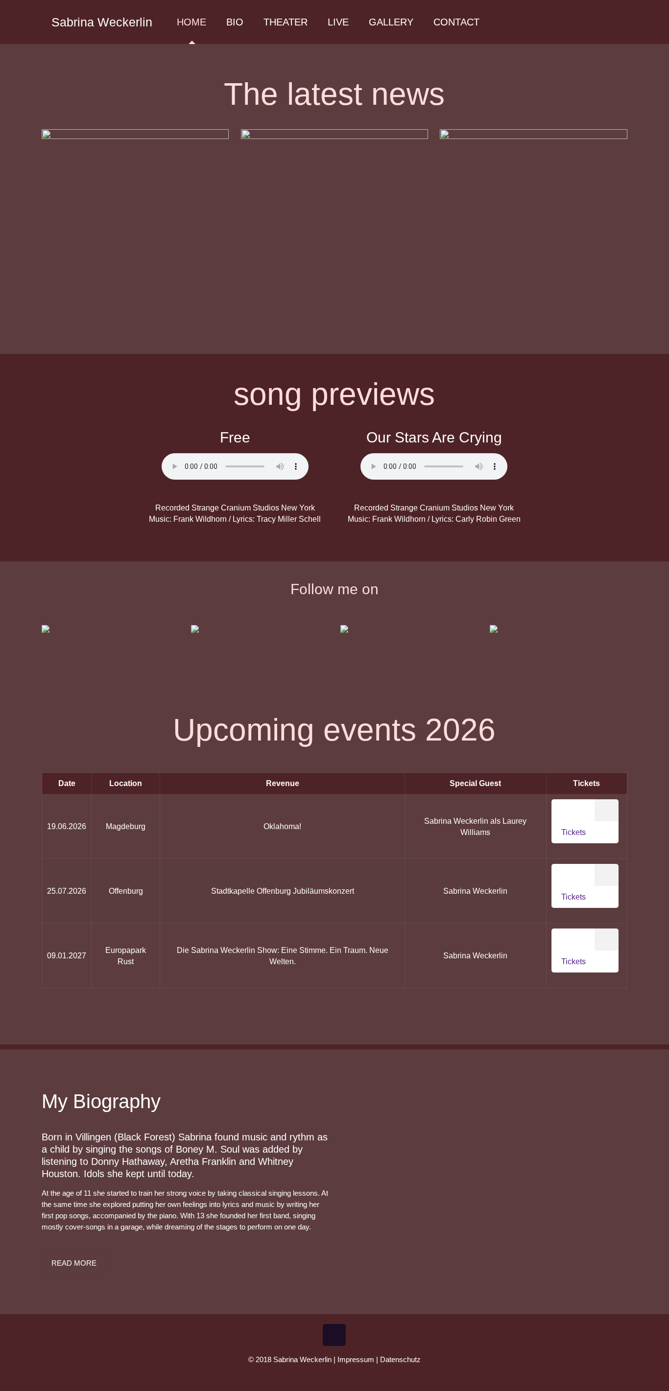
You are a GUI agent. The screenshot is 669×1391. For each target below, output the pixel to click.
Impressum (355, 1359)
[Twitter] (328, 1375)
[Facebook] (315, 1375)
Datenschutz (400, 1359)
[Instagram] (354, 1375)
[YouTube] (341, 1375)
